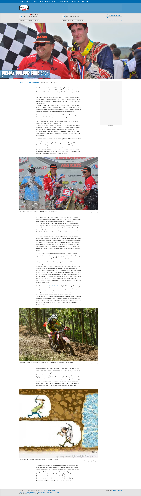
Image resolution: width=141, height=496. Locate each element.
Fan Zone (41, 1)
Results (61, 1)
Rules (55, 1)
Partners (66, 1)
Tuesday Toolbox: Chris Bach (48, 82)
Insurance (73, 1)
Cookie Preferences (31, 492)
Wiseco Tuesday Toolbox (32, 82)
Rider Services (49, 1)
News (30, 1)
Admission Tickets (113, 20)
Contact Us (53, 490)
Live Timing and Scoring (114, 15)
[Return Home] (24, 10)
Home (21, 82)
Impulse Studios (118, 490)
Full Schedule (80, 20)
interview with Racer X (52, 286)
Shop (79, 1)
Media (35, 1)
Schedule (22, 1)
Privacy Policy (22, 492)
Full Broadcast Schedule (32, 20)
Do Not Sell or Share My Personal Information (48, 492)
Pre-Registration (112, 18)
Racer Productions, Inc (31, 493)
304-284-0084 (47, 490)
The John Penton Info (68, 20)
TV (27, 1)
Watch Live (22, 20)
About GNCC (85, 1)
